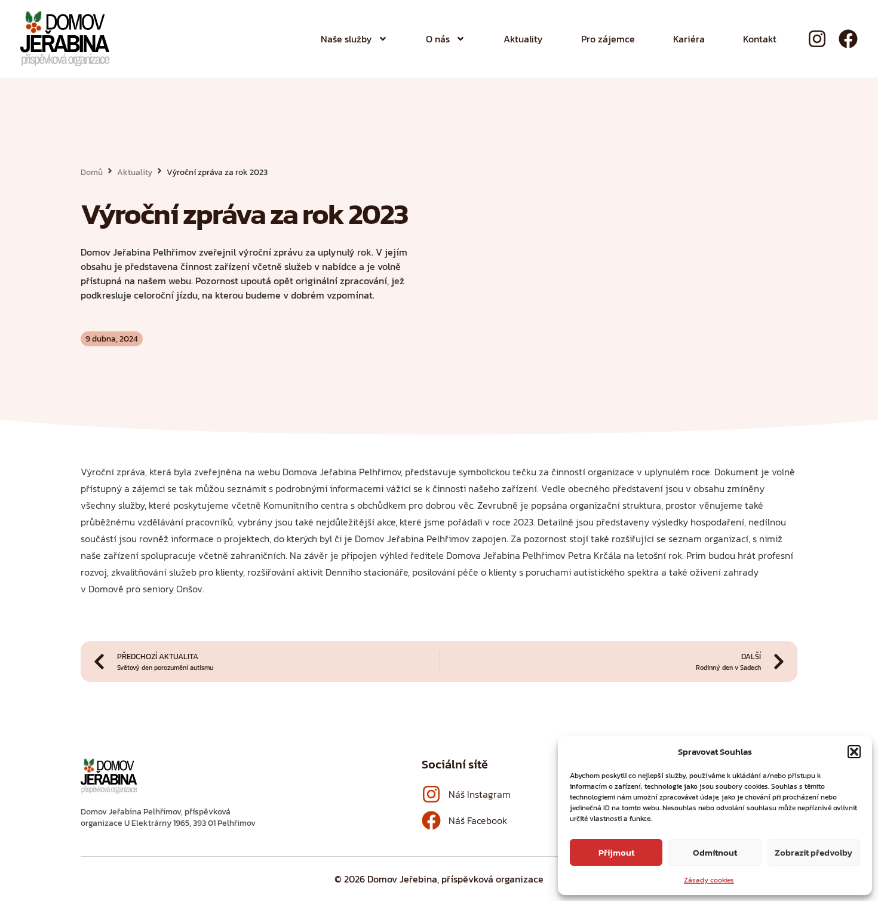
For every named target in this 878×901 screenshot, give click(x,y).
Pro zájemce (608, 39)
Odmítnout (715, 852)
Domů (92, 172)
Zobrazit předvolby (813, 852)
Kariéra (689, 39)
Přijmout (616, 852)
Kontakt (759, 39)
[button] (854, 752)
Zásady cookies (709, 880)
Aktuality (523, 39)
